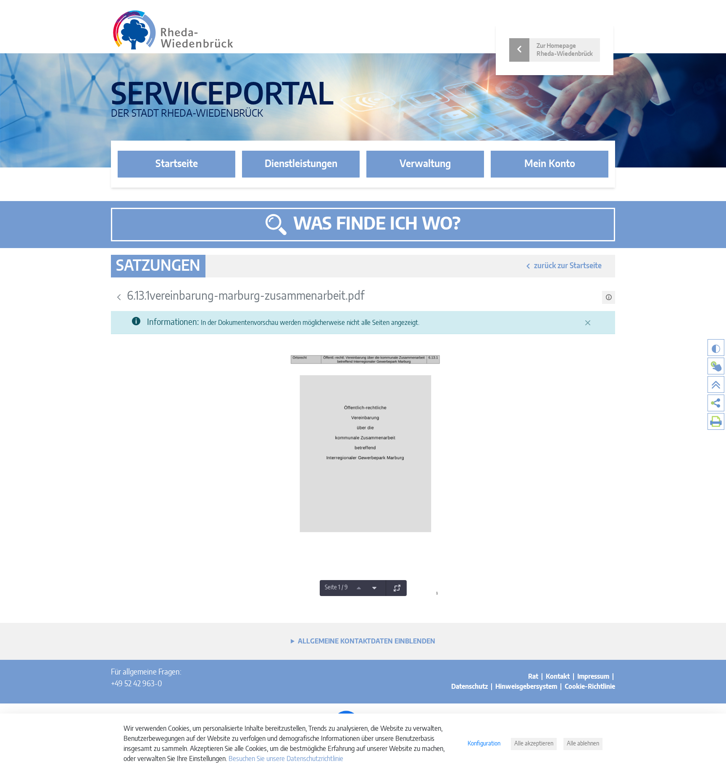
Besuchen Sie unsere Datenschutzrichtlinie (286, 759)
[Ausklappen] (397, 588)
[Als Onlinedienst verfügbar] (716, 366)
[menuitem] (716, 403)
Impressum (593, 676)
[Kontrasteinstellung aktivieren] (716, 347)
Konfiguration (484, 744)
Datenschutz (469, 686)
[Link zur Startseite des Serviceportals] (173, 30)
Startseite (176, 164)
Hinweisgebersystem (526, 686)
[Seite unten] (374, 588)
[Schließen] (587, 322)
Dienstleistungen (301, 164)
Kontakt (558, 676)
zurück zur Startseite (568, 266)
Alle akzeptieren (533, 744)
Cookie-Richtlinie (590, 686)
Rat (533, 676)
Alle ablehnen (583, 744)
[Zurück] (119, 297)
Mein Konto (549, 164)
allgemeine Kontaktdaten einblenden (366, 641)
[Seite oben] (359, 588)
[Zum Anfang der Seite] (716, 384)
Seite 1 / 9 (336, 588)
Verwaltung (425, 164)
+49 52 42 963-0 (136, 684)
